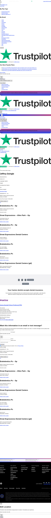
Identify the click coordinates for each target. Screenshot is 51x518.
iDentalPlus (4, 39)
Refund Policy (24, 488)
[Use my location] (1, 77)
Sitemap (1, 488)
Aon (2, 36)
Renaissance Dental (5, 37)
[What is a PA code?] (11, 80)
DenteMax (3, 26)
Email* (12, 338)
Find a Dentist (2, 72)
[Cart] (3, 110)
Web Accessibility (11, 488)
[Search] (1, 110)
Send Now (2, 344)
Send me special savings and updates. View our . (12, 345)
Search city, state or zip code (5, 73)
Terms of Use (6, 488)
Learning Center (5, 89)
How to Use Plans (5, 84)
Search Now (2, 79)
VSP (2, 44)
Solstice (3, 25)
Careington (4, 22)
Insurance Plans (3, 191)
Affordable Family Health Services (8, 35)
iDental (3, 23)
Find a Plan (2, 116)
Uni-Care (3, 31)
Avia (2, 30)
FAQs (3, 88)
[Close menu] (1, 112)
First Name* (13, 332)
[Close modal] (1, 503)
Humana (3, 28)
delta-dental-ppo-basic (6, 40)
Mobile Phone (13, 340)
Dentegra (3, 32)
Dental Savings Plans (6, 11)
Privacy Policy (20, 345)
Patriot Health (4, 27)
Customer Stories (5, 124)
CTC (2, 45)
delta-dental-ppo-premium (6, 41)
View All (1, 47)
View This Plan (3, 319)
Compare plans (30, 279)
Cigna (3, 21)
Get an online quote (9, 319)
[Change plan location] (0, 2)
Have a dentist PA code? (5, 80)
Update (1, 517)
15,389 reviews (16, 146)
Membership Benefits (6, 85)
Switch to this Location (4, 221)
